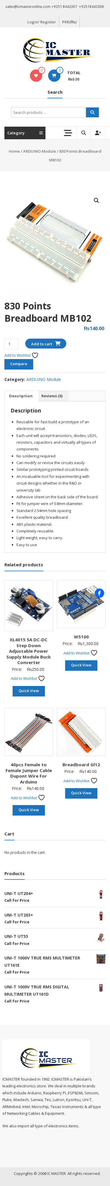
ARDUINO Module (39, 151)
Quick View (28, 690)
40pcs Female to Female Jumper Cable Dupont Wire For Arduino (29, 773)
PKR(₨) (69, 22)
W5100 (81, 637)
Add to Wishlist (17, 355)
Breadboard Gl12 (81, 764)
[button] (96, 200)
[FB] (99, 593)
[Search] (92, 112)
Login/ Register (41, 22)
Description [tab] (21, 395)
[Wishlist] (36, 75)
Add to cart (41, 343)
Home (14, 151)
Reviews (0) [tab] (51, 395)
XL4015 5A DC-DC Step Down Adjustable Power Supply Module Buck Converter (28, 651)
